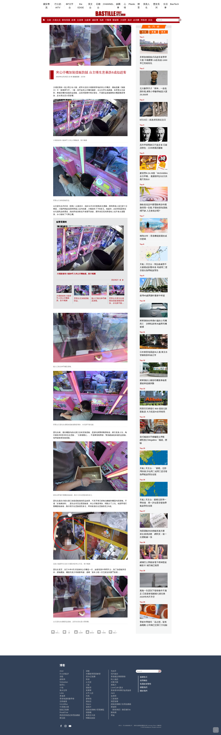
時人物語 (114, 679)
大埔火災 (56, 20)
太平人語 (89, 693)
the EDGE (81, 6)
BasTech (174, 4)
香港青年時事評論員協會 (121, 690)
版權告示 (143, 677)
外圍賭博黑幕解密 (93, 674)
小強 (61, 688)
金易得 (113, 696)
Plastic (132, 4)
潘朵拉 (88, 701)
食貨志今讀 (90, 715)
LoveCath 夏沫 (117, 688)
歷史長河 (156, 6)
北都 (49, 20)
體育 (139, 6)
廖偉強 (88, 699)
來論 (113, 715)
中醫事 (108, 20)
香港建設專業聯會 (118, 677)
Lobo (62, 693)
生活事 (165, 6)
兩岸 (130, 20)
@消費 (136, 20)
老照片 (88, 707)
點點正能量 (64, 710)
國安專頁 (46, 6)
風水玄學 (63, 690)
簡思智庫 (114, 701)
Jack (113, 693)
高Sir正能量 (91, 677)
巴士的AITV (58, 6)
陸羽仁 (62, 685)
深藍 (61, 677)
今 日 (144, 32)
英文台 (90, 6)
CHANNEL (108, 4)
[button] (120, 280)
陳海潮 (113, 712)
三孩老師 (114, 699)
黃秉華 (88, 690)
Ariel (61, 671)
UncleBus (64, 704)
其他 (150, 20)
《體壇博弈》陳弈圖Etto (121, 710)
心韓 (125, 6)
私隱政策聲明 (145, 684)
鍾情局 (62, 679)
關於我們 (143, 691)
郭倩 (88, 679)
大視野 (123, 20)
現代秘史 (114, 674)
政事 (73, 20)
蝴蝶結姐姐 (90, 718)
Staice (88, 704)
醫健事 (116, 20)
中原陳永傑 (64, 707)
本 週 (154, 32)
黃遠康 (62, 696)
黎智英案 (66, 20)
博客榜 (144, 20)
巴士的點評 (64, 674)
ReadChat (64, 712)
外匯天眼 (114, 682)
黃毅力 (113, 685)
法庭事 (87, 20)
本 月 (163, 32)
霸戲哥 (88, 688)
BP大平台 (69, 6)
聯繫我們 (143, 687)
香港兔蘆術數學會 (67, 699)
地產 (102, 20)
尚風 (88, 696)
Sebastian (64, 682)
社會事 (80, 20)
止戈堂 (88, 682)
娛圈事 (118, 6)
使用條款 (143, 680)
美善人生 (146, 6)
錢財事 (95, 20)
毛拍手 (113, 671)
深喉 (88, 671)
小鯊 (88, 685)
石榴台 (98, 6)
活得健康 (63, 701)
